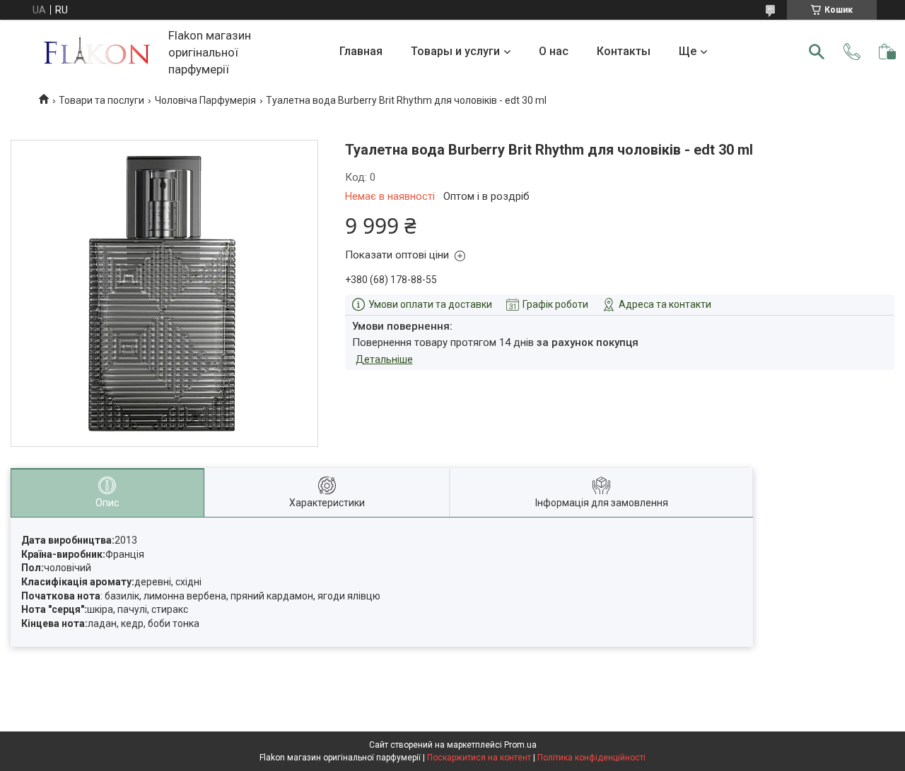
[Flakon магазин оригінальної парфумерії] (98, 52)
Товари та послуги (101, 100)
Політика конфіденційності (591, 758)
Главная (361, 51)
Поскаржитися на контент (479, 758)
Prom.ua (520, 745)
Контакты (623, 51)
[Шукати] (816, 51)
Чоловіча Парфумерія (205, 100)
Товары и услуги (455, 51)
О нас (553, 51)
